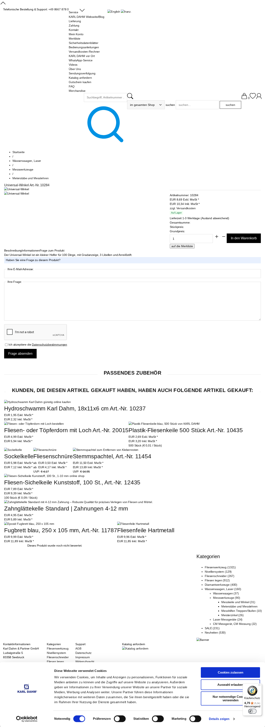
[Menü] (259, 685)
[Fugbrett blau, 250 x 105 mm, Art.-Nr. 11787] (29, 524)
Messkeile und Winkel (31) (238, 602)
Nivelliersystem (56, 652)
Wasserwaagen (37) (226, 593)
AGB (78, 648)
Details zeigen (219, 719)
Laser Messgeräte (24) (227, 619)
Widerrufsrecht (84, 661)
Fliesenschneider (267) (219, 576)
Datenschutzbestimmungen (49, 344)
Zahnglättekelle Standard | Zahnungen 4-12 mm (66, 508)
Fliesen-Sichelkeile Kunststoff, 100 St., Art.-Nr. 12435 (72, 482)
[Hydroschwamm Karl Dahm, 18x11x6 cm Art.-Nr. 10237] (37, 402)
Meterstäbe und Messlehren (239, 606)
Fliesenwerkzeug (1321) (220, 567)
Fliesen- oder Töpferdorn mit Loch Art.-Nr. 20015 (66, 430)
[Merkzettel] (253, 98)
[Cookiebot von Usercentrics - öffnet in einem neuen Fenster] (27, 719)
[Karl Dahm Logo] (43, 101)
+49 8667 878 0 (58, 9)
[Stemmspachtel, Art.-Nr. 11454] (106, 450)
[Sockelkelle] (13, 450)
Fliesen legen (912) (217, 580)
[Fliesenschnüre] (44, 450)
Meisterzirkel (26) (232, 615)
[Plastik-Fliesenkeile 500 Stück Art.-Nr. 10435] (164, 424)
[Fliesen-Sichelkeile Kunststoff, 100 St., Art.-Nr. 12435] (44, 476)
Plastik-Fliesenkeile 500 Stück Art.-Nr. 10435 (186, 430)
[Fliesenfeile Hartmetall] (133, 524)
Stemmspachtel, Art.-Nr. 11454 (112, 456)
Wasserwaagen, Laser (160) (223, 589)
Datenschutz (83, 652)
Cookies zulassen (230, 672)
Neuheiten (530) (215, 632)
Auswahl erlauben (230, 684)
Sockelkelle (18, 456)
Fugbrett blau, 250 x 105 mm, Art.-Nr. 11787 (60, 530)
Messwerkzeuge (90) (226, 597)
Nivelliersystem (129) (218, 571)
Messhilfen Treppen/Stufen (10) (241, 610)
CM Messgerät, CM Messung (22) (235, 623)
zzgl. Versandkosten (182, 208)
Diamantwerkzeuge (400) (221, 584)
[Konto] (259, 98)
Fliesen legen (55, 661)
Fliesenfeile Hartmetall (145, 530)
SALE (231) (212, 628)
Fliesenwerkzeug (58, 648)
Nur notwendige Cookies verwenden (230, 698)
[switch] (120, 719)
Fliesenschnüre (53, 456)
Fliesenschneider (58, 657)
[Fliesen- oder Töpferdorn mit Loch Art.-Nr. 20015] (34, 424)
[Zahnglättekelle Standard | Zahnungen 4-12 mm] (78, 502)
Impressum (82, 657)
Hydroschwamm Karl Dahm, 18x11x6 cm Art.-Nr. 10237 (75, 408)
